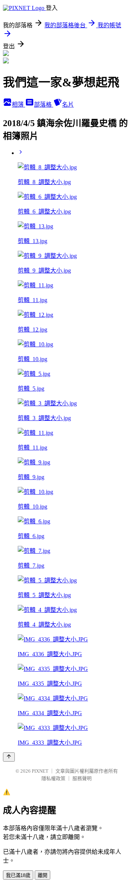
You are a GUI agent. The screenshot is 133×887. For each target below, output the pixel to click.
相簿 (18, 104)
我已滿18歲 (18, 875)
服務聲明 (82, 778)
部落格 (43, 104)
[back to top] (9, 757)
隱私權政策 (53, 778)
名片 (68, 104)
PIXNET (40, 771)
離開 (42, 875)
